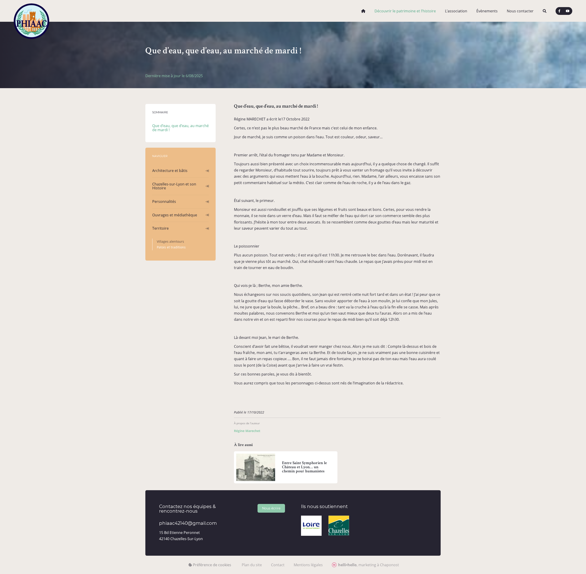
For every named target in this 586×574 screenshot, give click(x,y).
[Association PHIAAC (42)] (31, 10)
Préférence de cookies (211, 565)
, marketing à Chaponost (368, 565)
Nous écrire (271, 508)
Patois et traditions (171, 247)
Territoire (160, 228)
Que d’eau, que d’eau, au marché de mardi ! (180, 127)
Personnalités (164, 201)
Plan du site (252, 565)
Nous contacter (520, 11)
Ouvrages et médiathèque (174, 215)
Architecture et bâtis (169, 170)
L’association (456, 11)
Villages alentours (170, 241)
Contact (278, 565)
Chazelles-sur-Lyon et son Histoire (174, 186)
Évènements (487, 11)
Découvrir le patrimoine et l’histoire (405, 11)
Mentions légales (308, 565)
